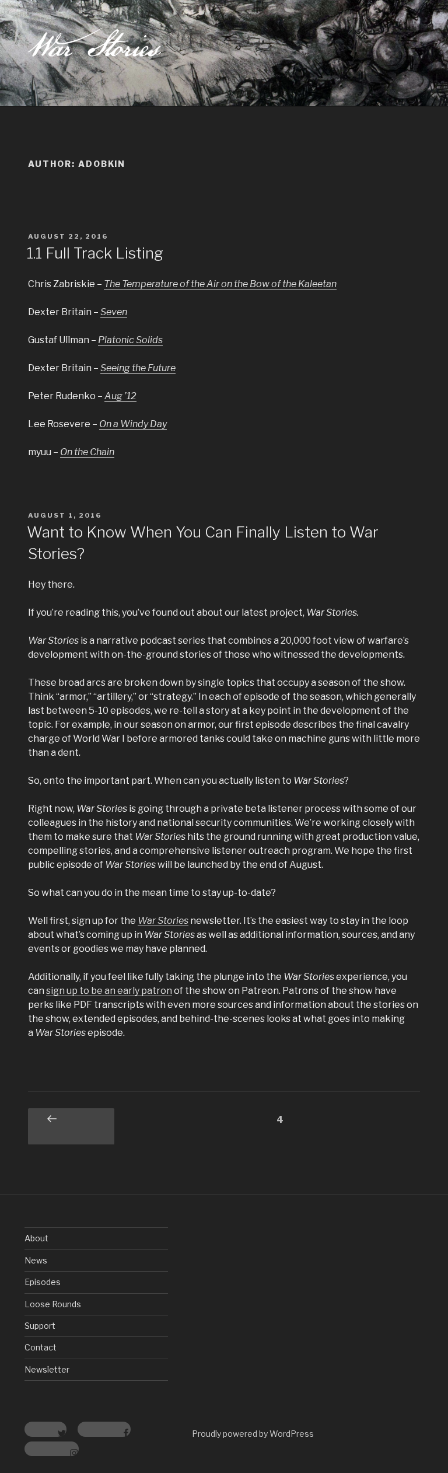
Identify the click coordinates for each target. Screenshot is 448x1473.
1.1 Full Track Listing (95, 253)
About (36, 1238)
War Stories (163, 920)
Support (39, 1326)
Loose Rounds (52, 1304)
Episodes (42, 1282)
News (35, 1260)
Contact (40, 1347)
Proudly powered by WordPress (253, 1434)
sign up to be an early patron (109, 990)
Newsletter (46, 1369)
